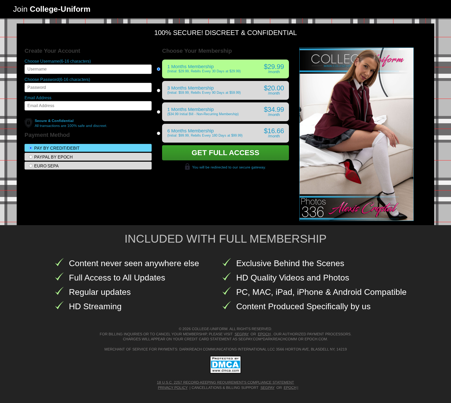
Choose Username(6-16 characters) (58, 61)
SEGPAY (242, 334)
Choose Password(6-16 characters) (57, 79)
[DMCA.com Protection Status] (225, 364)
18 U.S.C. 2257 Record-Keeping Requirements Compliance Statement (225, 382)
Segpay (267, 388)
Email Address (38, 98)
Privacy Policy (173, 388)
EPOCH (264, 334)
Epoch (290, 388)
